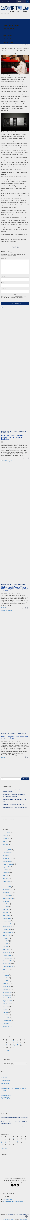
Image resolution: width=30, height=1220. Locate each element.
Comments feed (6, 1080)
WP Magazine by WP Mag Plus (22, 1215)
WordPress (11, 1214)
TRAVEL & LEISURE (8, 42)
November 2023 (7, 927)
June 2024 (6, 907)
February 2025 (7, 884)
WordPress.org (5, 1083)
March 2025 (6, 881)
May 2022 (5, 978)
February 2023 (7, 952)
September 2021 (7, 1001)
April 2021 (5, 1015)
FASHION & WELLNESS (9, 28)
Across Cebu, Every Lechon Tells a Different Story (13, 804)
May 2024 (5, 909)
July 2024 (5, 904)
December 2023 (7, 924)
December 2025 (7, 855)
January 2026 (7, 853)
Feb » (8, 1051)
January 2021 (6, 1023)
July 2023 (5, 938)
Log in (3, 1075)
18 (17, 1044)
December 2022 (7, 958)
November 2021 (7, 995)
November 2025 (7, 858)
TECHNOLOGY (7, 39)
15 (6, 1044)
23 (10, 1046)
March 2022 (6, 984)
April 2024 (5, 912)
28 (3, 1047)
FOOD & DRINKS (7, 35)
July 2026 (5, 835)
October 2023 (7, 929)
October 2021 (7, 998)
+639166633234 (7, 1199)
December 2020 (7, 1026)
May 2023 (5, 944)
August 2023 (6, 935)
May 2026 (5, 841)
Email (3, 282)
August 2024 (6, 901)
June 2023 (6, 941)
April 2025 (5, 878)
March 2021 (6, 1018)
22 (7, 1046)
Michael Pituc (7, 741)
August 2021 (6, 1003)
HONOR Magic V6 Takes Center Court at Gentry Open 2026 (14, 737)
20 (24, 1044)
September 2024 (8, 898)
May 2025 (5, 875)
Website (3, 289)
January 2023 (7, 955)
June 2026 (6, 838)
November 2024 (7, 892)
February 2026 (7, 850)
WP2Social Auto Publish (8, 1219)
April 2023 (5, 946)
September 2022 (8, 966)
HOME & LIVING (7, 32)
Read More (4, 757)
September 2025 (8, 864)
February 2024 (7, 918)
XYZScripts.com (23, 1219)
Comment (4, 258)
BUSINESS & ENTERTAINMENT (11, 25)
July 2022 (5, 972)
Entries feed (4, 1078)
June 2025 (6, 872)
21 (3, 1046)
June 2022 (6, 975)
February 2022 (7, 986)
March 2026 (6, 847)
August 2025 (6, 867)
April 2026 (5, 844)
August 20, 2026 (17, 741)
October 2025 (7, 861)
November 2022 (7, 961)
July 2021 (5, 1006)
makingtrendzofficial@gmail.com (13, 1202)
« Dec (4, 1051)
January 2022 (7, 989)
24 (14, 1046)
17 (13, 1044)
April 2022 (5, 981)
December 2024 (7, 890)
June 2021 (5, 1009)
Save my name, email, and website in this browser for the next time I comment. (13, 297)
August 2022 (6, 969)
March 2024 (6, 915)
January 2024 (7, 921)
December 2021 (7, 992)
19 (21, 1044)
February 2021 (7, 1021)
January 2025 (7, 887)
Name (3, 276)
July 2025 (5, 870)
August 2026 (6, 833)
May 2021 (5, 1012)
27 (24, 1046)
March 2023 (6, 949)
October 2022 (7, 964)
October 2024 (7, 895)
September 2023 (8, 932)
